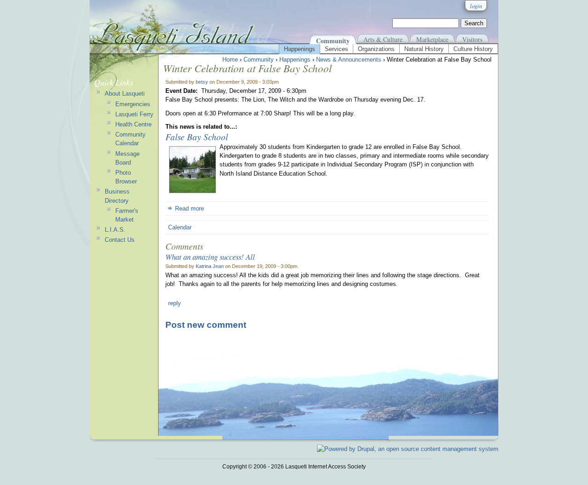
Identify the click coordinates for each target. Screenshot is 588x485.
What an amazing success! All (210, 256)
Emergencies (132, 104)
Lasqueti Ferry (134, 114)
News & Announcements (348, 59)
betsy (202, 82)
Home (230, 59)
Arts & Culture (382, 39)
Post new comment (205, 325)
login (476, 6)
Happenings (299, 49)
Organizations (376, 49)
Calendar (180, 227)
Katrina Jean (210, 266)
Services (336, 49)
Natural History (424, 49)
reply (174, 303)
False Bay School (196, 137)
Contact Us (120, 239)
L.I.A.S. (115, 229)
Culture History (473, 49)
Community (333, 41)
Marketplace (432, 39)
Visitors (472, 39)
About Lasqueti (125, 93)
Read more (189, 208)
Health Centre (133, 124)
